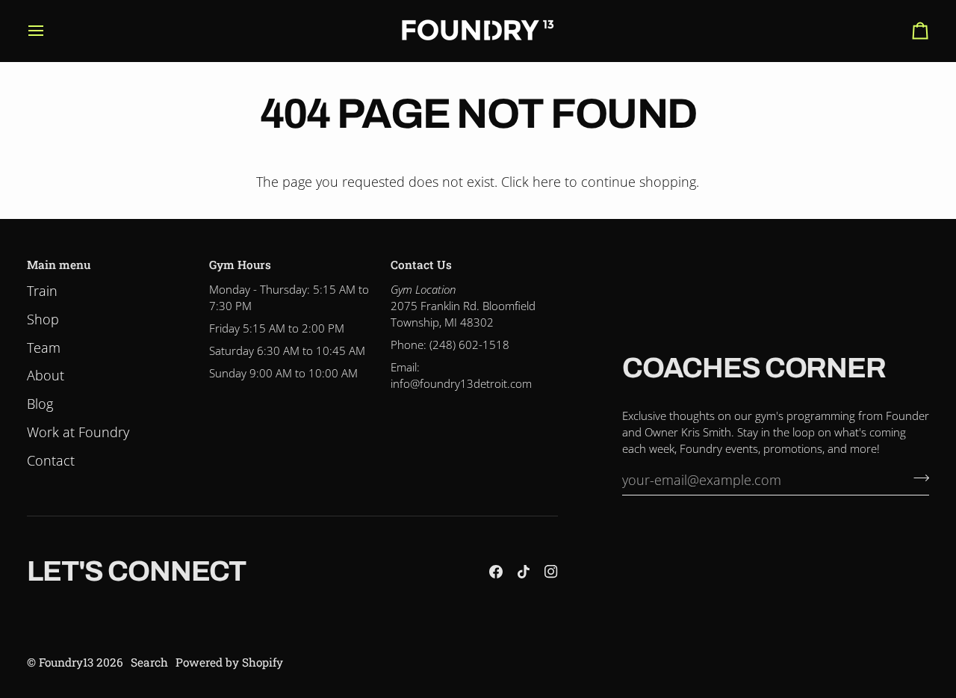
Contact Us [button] (421, 264)
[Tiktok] (524, 571)
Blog (40, 404)
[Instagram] (551, 571)
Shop (43, 319)
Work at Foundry (78, 432)
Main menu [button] (58, 264)
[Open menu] (49, 30)
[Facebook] (496, 571)
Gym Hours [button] (240, 264)
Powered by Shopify (229, 662)
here (547, 182)
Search (149, 662)
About (45, 375)
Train (42, 291)
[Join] (916, 477)
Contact (51, 460)
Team (43, 347)
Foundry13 (66, 662)
